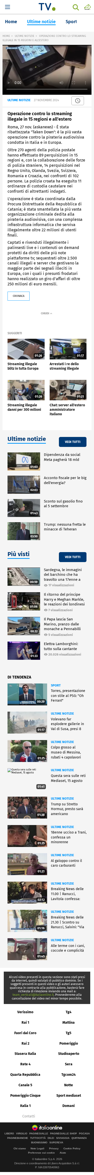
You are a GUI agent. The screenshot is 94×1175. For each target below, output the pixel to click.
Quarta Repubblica (25, 1075)
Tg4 (68, 1012)
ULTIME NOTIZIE (24, 36)
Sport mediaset (68, 1095)
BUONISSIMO (39, 1142)
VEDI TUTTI (72, 442)
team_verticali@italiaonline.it (33, 995)
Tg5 (68, 1033)
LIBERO (9, 1133)
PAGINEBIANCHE (17, 1138)
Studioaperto (68, 1054)
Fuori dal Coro (25, 1033)
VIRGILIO (21, 1133)
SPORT (56, 685)
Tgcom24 (68, 1075)
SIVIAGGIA (62, 1138)
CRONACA (18, 296)
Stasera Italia (25, 1054)
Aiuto (63, 1152)
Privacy (54, 1148)
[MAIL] (87, 6)
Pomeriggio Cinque (25, 1095)
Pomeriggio (68, 1043)
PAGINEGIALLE (38, 1133)
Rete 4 (25, 1064)
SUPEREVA (56, 1142)
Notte (68, 1085)
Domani (68, 1106)
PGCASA (84, 1133)
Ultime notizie (41, 21)
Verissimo (25, 1012)
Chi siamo (20, 1148)
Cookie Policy (71, 1148)
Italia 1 (25, 1106)
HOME (6, 36)
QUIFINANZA (79, 1138)
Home (11, 21)
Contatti (28, 1116)
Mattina (68, 1022)
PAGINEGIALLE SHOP (63, 1133)
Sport (71, 21)
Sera (68, 1064)
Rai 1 (25, 1022)
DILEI (51, 1138)
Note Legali (37, 1148)
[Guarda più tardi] (77, 100)
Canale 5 (25, 1085)
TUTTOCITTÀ (38, 1138)
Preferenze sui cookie (41, 1152)
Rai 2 (25, 1043)
